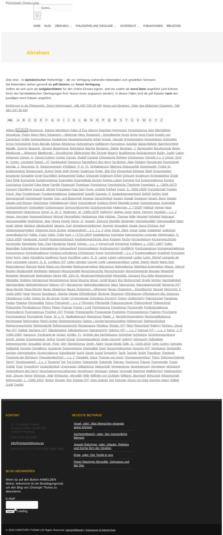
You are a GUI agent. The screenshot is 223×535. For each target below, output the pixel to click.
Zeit (111, 380)
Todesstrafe (90, 362)
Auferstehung (85, 143)
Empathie (27, 175)
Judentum (169, 230)
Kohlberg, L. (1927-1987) (147, 243)
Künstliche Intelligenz (44, 257)
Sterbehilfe (174, 348)
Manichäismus (15, 266)
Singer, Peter (51, 343)
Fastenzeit (68, 184)
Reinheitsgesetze (70, 321)
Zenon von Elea (137, 380)
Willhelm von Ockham (105, 375)
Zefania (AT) (81, 380)
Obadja (73, 293)
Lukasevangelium (118, 262)
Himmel (58, 216)
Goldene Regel (107, 202)
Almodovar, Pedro (18, 134)
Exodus (169, 180)
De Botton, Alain (123, 162)
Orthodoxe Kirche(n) (103, 298)
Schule (70, 339)
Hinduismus (89, 216)
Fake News (41, 184)
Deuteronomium (51, 166)
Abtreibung (62, 130)
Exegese (128, 180)
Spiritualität (90, 348)
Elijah (148, 171)
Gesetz (118, 198)
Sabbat (23, 330)
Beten (176, 148)
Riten (130, 325)
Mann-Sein (167, 262)
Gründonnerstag (101, 207)
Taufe (122, 352)
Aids (151, 130)
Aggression (119, 130)
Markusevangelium (85, 266)
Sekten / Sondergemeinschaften (104, 321)
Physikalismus (31, 307)
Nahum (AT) (57, 284)
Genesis (88, 198)
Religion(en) (135, 321)
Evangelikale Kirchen (88, 180)
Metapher (12, 275)
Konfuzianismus (146, 248)
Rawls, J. (109, 316)
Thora (155, 357)
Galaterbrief (76, 193)
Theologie (168, 352)
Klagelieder (29, 243)
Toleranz (118, 362)
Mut (120, 280)
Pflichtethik (102, 302)
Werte (28, 375)
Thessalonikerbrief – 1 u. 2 (57, 357)
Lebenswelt (124, 257)
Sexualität (34, 343)
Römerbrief (141, 325)
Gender (48, 198)
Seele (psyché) (111, 339)
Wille (86, 375)
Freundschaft (157, 189)
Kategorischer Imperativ (141, 234)
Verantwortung (140, 366)
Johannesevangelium (20, 230)
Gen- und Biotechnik (68, 198)
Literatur (81, 262)
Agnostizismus (137, 130)
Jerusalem (121, 225)
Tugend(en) (31, 366)
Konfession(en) (110, 248)
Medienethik (25, 271)
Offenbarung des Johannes (160, 293)
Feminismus (98, 184)
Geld (165, 193)
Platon (56, 307)
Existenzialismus (152, 180)
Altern (35, 134)
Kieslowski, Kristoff (35, 239)
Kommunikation (88, 248)
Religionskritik (42, 325)
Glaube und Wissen (19, 202)
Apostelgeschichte (80, 139)
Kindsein (115, 239)
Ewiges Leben (112, 180)
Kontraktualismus (37, 252)
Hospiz (65, 221)
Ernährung (142, 175)
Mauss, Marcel (174, 266)
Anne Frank (146, 134)
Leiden (137, 257)
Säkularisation (57, 330)
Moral (74, 280)
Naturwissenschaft (148, 284)
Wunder (60, 380)
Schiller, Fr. (74, 334)
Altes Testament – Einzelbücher (99, 134)
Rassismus (94, 316)
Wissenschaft (170, 375)
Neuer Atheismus (54, 289)
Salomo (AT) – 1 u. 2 (123, 330)
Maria (41, 266)
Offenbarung (133, 293)
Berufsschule (162, 148)
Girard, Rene (157, 198)
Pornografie (135, 307)
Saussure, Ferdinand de (39, 334)
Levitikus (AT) (57, 262)
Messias (154, 271)
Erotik (174, 175)
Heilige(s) (106, 212)
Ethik (16, 180)
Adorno (93, 130)
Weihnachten (173, 371)
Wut (69, 380)
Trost (19, 366)
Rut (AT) (11, 330)
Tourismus (132, 362)
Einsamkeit (124, 171)
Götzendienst (87, 202)
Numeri (36, 293)
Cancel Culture (45, 157)
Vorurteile (125, 371)
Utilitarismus (86, 366)
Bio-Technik (99, 153)
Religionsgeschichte (19, 325)
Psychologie (35, 316)
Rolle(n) (155, 325)
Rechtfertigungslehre (130, 316)
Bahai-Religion (147, 143)
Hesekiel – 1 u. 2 (165, 212)
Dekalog (140, 162)
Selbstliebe (155, 339)
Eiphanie (138, 171)
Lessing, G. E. (37, 262)
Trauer (173, 362)
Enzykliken (50, 175)
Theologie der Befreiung (22, 357)
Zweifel (18, 384)
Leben (112, 257)
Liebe (70, 262)
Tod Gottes (73, 362)
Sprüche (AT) (141, 348)
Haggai (159, 207)
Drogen (74, 171)
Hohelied (154, 216)
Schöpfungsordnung (161, 334)
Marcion (31, 266)
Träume (145, 362)
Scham (61, 334)
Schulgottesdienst (88, 339)
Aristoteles (170, 139)
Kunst (63, 257)
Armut (10, 143)
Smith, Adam (94, 343)
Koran (100, 252)
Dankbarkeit (59, 162)
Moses (112, 280)
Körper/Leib (106, 243)
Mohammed (40, 280)
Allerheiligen (163, 130)
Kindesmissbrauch (61, 239)
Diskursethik (131, 166)
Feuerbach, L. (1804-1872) (159, 184)
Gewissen (140, 198)
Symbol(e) (110, 352)
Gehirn (156, 193)
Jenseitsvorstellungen (87, 225)
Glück (73, 202)
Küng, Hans (21, 257)
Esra (9, 180)
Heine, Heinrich (143, 212)
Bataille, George (16, 148)
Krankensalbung (146, 252)
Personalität (36, 302)
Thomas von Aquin (110, 357)
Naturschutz (127, 284)
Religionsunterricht (64, 325)
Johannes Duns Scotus (50, 230)
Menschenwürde (137, 271)
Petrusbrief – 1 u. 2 (68, 302)
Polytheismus (101, 307)
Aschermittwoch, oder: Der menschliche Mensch (100, 435)
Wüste (49, 380)
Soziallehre (39, 348)
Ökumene (117, 293)
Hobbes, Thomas (116, 216)
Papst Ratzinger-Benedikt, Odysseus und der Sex (101, 463)
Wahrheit (139, 371)
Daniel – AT (42, 162)
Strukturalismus (47, 352)
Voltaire (113, 371)
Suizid (99, 352)
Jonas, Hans (120, 230)
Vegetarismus (120, 366)
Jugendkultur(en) (17, 234)
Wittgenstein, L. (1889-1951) (25, 380)
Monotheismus (59, 280)
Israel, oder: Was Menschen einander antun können (99, 425)
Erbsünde (92, 175)
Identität (114, 221)
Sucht (80, 352)
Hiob (101, 216)
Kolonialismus (30, 248)
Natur (114, 284)
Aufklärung (102, 143)
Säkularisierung (78, 330)
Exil (137, 180)
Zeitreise (120, 380)
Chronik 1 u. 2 (154, 157)
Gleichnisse (41, 202)
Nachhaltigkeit (171, 280)
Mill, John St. (71, 275)
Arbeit (97, 139)
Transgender (159, 362)
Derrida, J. (13, 166)
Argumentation (134, 139)
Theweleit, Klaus (87, 357)
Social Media (113, 343)
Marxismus (106, 266)
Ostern (122, 298)
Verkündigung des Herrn (22, 371)
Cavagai (92, 157)
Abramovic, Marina (41, 130)
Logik (101, 262)
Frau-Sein (78, 189)
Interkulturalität (145, 221)
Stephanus (158, 348)
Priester (69, 312)
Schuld (60, 339)
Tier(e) (10, 362)
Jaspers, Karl (63, 225)
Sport (102, 348)
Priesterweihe (84, 312)
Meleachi (55, 271)
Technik (132, 352)
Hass (168, 207)
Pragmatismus (34, 312)
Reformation (31, 321)
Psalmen (155, 312)
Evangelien (66, 180)
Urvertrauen (69, 366)
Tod (63, 362)
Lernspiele (20, 262)
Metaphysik (27, 275)
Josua (133, 230)
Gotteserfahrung (17, 207)
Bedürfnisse (61, 148)
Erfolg (118, 175)
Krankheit (163, 252)
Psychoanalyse (16, 316)
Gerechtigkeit (103, 198)
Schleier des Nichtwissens (100, 334)
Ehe (113, 171)
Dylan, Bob (102, 171)
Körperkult (122, 243)
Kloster (71, 243)
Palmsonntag (154, 298)
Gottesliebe (36, 207)
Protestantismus (138, 312)
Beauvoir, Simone (40, 148)
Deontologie (171, 162)
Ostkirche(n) (136, 298)
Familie (55, 184)
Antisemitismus (41, 139)
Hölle (132, 216)
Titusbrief (53, 362)
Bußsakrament (146, 153)
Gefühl (146, 193)
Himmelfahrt (72, 216)
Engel (38, 175)
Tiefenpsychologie (172, 357)
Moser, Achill (98, 280)
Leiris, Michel (152, 257)
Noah (26, 293)
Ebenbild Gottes (128, 202)
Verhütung (173, 366)
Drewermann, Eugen (40, 171)
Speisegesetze (72, 348)
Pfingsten (87, 302)
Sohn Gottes (160, 343)
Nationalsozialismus (96, 284)
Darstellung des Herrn (96, 162)
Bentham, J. (128, 148)
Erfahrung (106, 175)
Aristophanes (153, 139)
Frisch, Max (14, 193)
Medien (11, 271)
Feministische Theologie (124, 184)
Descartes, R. (30, 166)
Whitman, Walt (43, 375)
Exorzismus (13, 184)
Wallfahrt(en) (154, 371)
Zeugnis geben (159, 380)
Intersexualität (165, 221)
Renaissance (87, 325)
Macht (154, 262)
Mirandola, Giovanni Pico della (133, 275)
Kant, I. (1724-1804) (78, 234)
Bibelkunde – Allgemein (21, 153)
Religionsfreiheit (154, 321)
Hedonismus (32, 212)
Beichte (90, 148)
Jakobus (29, 225)
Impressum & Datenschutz (101, 530)
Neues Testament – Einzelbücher (130, 289)
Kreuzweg (177, 252)
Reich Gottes (49, 321)
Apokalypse (59, 139)
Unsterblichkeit (50, 366)
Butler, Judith (166, 153)
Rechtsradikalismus (158, 316)
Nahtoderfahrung (37, 284)
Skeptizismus (76, 343)
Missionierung (164, 275)
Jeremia (107, 225)
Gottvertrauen (54, 207)
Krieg (9, 257)
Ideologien (128, 221)
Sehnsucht (140, 339)
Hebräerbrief (14, 212)
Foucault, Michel (44, 189)
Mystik (146, 280)
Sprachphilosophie (119, 348)
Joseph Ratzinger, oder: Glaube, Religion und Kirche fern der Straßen (101, 446)
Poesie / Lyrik (82, 307)
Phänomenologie (121, 302)
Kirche (126, 239)
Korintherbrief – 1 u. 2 (119, 252)
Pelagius (21, 302)
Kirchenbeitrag (141, 239)
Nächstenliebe (15, 284)
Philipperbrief (162, 302)
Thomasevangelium (137, 357)
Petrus (49, 302)
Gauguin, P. (103, 193)
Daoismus (74, 162)
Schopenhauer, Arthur (40, 339)
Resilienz (102, 325)
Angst (134, 134)
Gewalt (128, 198)
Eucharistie (27, 180)
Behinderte (77, 148)
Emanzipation (162, 171)
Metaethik (167, 271)
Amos (125, 134)
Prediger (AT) (54, 312)
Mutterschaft (132, 280)
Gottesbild (168, 202)
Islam (180, 221)
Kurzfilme (74, 257)
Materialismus (124, 266)
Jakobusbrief (44, 225)
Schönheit (125, 334)
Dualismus (87, 171)
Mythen (156, 280)
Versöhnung (85, 371)
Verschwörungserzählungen (57, 371)
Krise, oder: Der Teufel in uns (93, 455)
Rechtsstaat (14, 321)
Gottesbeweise (150, 202)
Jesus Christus (148, 225)
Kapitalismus (101, 234)
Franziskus (63, 189)
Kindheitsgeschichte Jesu (92, 239)
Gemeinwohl (33, 198)
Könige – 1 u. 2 (87, 243)
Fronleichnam (31, 193)
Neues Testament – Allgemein (87, 289)
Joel (162, 225)
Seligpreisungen (16, 343)
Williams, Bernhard (133, 375)
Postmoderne (15, 312)
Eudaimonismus (47, 180)
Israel (9, 225)
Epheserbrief (67, 175)
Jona (107, 230)
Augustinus (117, 143)
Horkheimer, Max (39, 221)
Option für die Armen (46, 298)
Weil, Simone (15, 375)
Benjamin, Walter (107, 148)
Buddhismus (127, 153)
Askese (56, 143)
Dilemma (116, 166)
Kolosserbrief (68, 248)
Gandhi (90, 193)
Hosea (55, 221)
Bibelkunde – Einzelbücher (55, 153)
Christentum (136, 157)
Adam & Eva (78, 130)
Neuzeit (158, 289)
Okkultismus (14, 298)
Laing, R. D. (90, 257)
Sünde (89, 352)
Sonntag (25, 348)
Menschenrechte (92, 271)
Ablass (10, 130)
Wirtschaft (153, 375)
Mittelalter (12, 280)
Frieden (172, 189)
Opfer (27, 298)
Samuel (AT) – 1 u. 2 (152, 330)
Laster (103, 257)
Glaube (171, 198)
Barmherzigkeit (168, 143)
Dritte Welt (61, 171)
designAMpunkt (75, 530)
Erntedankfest (159, 175)
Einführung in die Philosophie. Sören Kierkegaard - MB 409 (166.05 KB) (54, 105)
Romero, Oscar (172, 325)
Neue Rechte (14, 289)
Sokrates (176, 343)
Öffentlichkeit (88, 293)
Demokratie (154, 162)
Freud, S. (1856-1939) (132, 189)
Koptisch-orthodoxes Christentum (72, 252)
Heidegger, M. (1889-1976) (81, 212)
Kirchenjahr (13, 243)
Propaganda (103, 312)
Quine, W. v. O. (54, 316)
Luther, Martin (140, 262)
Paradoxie (171, 298)
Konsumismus (15, 252)
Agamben (104, 130)
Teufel (142, 352)
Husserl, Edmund (96, 221)
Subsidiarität (67, 352)
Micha (57, 275)
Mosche (83, 280)
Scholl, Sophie (15, 339)
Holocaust (167, 216)
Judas (142, 230)
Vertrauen (101, 371)
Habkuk (148, 207)
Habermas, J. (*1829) (127, 207)
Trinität (10, 366)
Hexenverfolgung (40, 216)
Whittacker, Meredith (68, 375)
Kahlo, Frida (56, 234)
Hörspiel (142, 216)
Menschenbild (70, 271)
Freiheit (111, 189)
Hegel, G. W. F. (51, 212)
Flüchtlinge (25, 189)
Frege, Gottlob (95, 189)
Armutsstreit (23, 143)
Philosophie (13, 307)
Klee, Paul (44, 243)
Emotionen (13, 175)
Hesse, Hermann (17, 216)
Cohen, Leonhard (22, 162)
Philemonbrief (143, 302)
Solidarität (12, 348)
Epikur (80, 175)
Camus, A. (27, 157)
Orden (65, 298)
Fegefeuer (83, 184)
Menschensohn (114, 271)
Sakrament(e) (98, 330)
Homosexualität (16, 221)
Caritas (60, 157)
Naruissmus (75, 284)
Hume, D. (77, 221)
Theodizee (154, 352)
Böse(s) (113, 153)
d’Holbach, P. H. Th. (76, 166)
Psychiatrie (169, 312)
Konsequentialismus (170, 248)
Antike (26, 139)
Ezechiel (28, 184)
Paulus (10, 302)
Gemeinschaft (15, 198)
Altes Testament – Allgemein (58, 134)
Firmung (11, 189)
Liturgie (92, 262)
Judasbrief (154, 230)
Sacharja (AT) (38, 330)
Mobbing (25, 280)
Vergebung (158, 366)
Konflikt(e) (127, 248)
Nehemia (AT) (171, 284)
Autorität (131, 143)
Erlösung (129, 175)
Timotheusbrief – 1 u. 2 (31, 362)
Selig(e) (127, 339)
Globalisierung (59, 202)
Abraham (22, 130)
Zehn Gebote (99, 380)
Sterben (11, 352)
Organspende (79, 298)
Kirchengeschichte (164, 239)
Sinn (64, 343)
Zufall (9, 384)
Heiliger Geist (123, 212)
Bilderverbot (82, 153)
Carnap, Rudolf (76, 157)
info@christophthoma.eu (27, 443)
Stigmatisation (26, 352)
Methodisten (44, 275)
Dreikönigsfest (15, 171)
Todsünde (105, 362)
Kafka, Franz (38, 234)
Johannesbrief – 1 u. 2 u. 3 (85, 230)
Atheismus (68, 143)
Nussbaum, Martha (55, 293)
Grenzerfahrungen (77, 207)
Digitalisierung (99, 166)
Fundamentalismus (54, 193)
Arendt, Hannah (112, 139)
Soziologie (54, 348)
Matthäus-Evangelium (149, 266)
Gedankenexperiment (126, 193)
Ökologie (104, 293)
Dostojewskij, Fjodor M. (155, 166)
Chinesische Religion (113, 157)
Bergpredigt (145, 148)
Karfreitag (117, 234)
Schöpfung (140, 334)
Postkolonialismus (156, 307)
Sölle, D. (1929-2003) (136, 343)
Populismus (119, 307)
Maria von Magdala (59, 266)
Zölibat (174, 380)
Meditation (41, 271)
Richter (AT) (117, 325)
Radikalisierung (76, 316)
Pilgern (46, 307)
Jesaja (133, 225)
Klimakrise (59, 243)
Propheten (119, 312)
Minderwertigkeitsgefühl (96, 275)
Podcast (66, 307)
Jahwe (18, 225)
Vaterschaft (102, 366)
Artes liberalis (41, 143)
